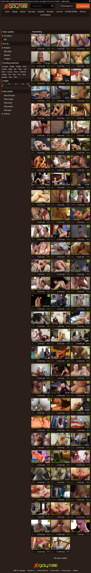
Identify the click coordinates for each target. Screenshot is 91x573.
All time (7, 114)
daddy (10, 69)
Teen (15, 77)
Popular (15, 12)
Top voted (31, 12)
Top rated (7, 51)
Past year (7, 110)
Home (7, 12)
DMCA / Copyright (19, 570)
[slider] (2, 86)
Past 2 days (8, 99)
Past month (8, 106)
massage (5, 66)
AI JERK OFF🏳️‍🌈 (71, 12)
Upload (75, 570)
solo (25, 69)
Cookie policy (54, 570)
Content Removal (42, 570)
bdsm (3, 72)
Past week (8, 103)
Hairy (10, 77)
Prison (16, 72)
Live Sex (59, 12)
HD (5, 39)
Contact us (31, 570)
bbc (15, 69)
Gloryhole (23, 72)
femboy (4, 69)
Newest (23, 12)
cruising (9, 72)
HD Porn (83, 12)
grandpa (4, 77)
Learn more (65, 1)
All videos (8, 36)
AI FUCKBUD (46, 15)
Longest (7, 59)
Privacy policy (66, 570)
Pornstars (50, 12)
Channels (40, 12)
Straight (18, 66)
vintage (12, 66)
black (24, 74)
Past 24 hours (9, 95)
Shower (4, 74)
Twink (20, 69)
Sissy (14, 74)
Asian (24, 66)
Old (9, 74)
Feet (19, 74)
